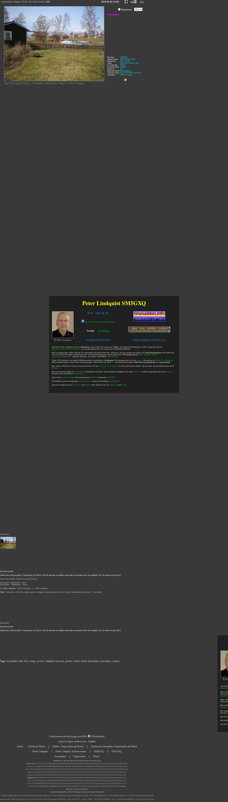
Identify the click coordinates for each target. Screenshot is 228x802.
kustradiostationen (59, 349)
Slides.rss (31, 780)
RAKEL (158, 360)
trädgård (40, 592)
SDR (144, 799)
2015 (76, 763)
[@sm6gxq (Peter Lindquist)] (94, 331)
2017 (83, 763)
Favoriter (125, 763)
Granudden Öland (87, 795)
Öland (24, 585)
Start (74, 789)
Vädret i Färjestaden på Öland (67, 746)
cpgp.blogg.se (114, 381)
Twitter (90, 330)
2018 (87, 763)
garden (56, 592)
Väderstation (79, 374)
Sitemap (33, 579)
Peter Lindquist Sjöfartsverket (71, 751)
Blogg (77, 792)
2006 (41, 763)
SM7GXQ (111, 377)
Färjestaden (16, 585)
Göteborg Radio (74, 349)
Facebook (77, 385)
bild (17, 592)
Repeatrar (53, 799)
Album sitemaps (31, 769)
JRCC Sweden (145, 355)
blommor (48, 592)
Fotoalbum (137, 372)
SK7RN (106, 799)
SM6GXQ (36, 795)
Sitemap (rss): (31, 766)
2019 (91, 763)
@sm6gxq (104, 330)
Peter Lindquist (24, 588)
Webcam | (88, 760)
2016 (80, 763)
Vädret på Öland (36, 746)
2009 (52, 763)
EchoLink (31, 799)
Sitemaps (66, 760)
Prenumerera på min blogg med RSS (68, 736)
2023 (107, 763)
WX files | (81, 760)
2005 (37, 763)
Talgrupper (21, 799)
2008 (48, 763)
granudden (4, 583)
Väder (20, 746)
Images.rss (30, 775)
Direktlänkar (98, 736)
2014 (72, 763)
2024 (111, 763)
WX (76, 760)
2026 (119, 763)
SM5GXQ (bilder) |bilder (68, 795)
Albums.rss (30, 783)
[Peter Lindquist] (62, 337)
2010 (56, 763)
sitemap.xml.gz (96, 760)
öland (24, 583)
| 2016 (82, 786)
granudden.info (85, 381)
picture (33, 592)
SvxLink (150, 799)
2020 (95, 763)
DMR (13, 799)
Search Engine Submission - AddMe (76, 741)
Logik (69, 799)
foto (21, 592)
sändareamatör (68, 377)
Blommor (169, 372)
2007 (44, 763)
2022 (103, 763)
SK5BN (62, 799)
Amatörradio (5, 799)
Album (72, 760)
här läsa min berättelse (108, 366)
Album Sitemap (32, 786)
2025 (115, 763)
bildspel (223, 707)
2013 (68, 763)
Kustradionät (167, 360)
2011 (60, 763)
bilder (12, 795)
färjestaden (15, 583)
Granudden (4, 585)
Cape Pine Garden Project (11, 579)
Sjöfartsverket (112, 357)
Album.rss (31, 772)
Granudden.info (57, 760)
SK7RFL (76, 799)
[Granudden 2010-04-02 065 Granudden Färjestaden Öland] (54, 81)
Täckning (97, 799)
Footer (26, 579)
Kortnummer (42, 799)
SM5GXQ (134, 303)
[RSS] (125, 79)
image (26, 592)
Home (66, 792)
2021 (99, 763)
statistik (139, 360)
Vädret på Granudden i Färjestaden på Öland (114, 746)
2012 (64, 763)
